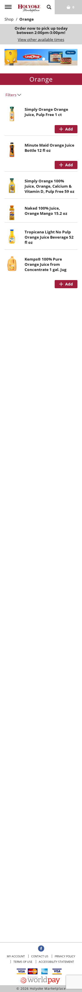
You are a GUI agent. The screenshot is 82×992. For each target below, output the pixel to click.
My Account (16, 956)
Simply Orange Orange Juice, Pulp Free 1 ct (46, 112)
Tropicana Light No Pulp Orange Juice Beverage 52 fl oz (49, 237)
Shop (9, 19)
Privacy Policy (65, 956)
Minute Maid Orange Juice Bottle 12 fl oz (49, 148)
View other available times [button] (41, 39)
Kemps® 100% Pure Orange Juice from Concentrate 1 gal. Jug (46, 264)
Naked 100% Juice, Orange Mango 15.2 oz (46, 211)
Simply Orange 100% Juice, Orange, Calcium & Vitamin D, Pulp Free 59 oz (49, 186)
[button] (38, 59)
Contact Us (39, 956)
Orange (26, 19)
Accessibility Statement (56, 962)
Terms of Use (22, 962)
